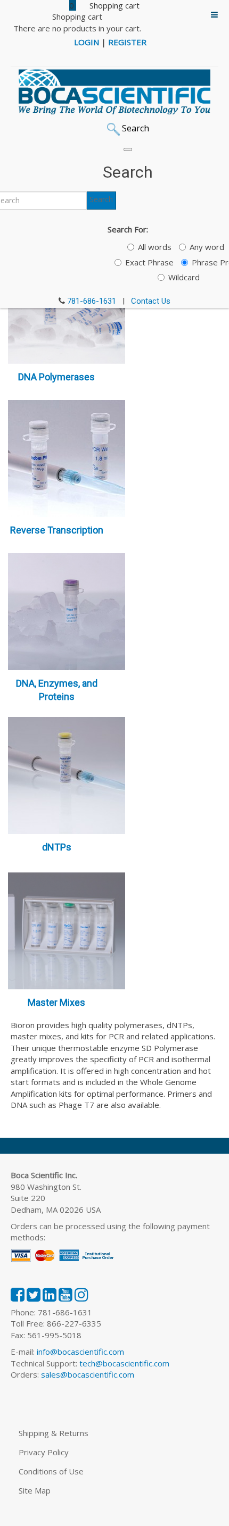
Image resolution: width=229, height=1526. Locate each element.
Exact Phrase (149, 262)
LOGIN (86, 42)
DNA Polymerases (56, 376)
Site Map (35, 1490)
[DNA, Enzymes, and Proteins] (66, 610)
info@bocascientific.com (80, 1351)
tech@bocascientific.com (124, 1363)
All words (154, 246)
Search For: (128, 229)
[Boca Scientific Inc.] (114, 92)
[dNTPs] (66, 774)
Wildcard (184, 277)
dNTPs (56, 847)
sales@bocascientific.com (87, 1374)
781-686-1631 (91, 301)
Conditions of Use (51, 1471)
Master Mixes (56, 1002)
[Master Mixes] (66, 929)
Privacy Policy (44, 1452)
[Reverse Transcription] (66, 457)
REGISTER (127, 42)
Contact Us (150, 301)
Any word (207, 246)
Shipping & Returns (53, 1433)
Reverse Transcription (56, 530)
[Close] (128, 149)
